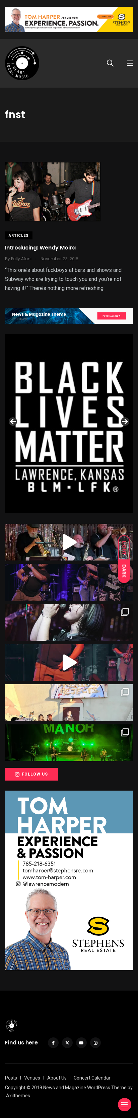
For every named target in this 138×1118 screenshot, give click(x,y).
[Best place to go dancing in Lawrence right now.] (69, 542)
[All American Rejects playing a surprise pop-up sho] (69, 702)
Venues (32, 1078)
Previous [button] (13, 422)
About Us (57, 1078)
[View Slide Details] (69, 423)
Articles (19, 235)
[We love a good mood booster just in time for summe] (69, 582)
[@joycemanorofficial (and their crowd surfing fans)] (69, 742)
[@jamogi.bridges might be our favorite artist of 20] (69, 662)
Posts (11, 1078)
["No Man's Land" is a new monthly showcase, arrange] (69, 622)
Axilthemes (18, 1095)
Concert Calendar (92, 1078)
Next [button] (125, 422)
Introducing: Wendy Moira (40, 248)
